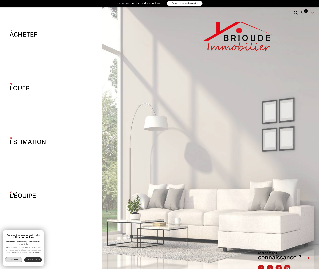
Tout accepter (33, 260)
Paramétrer (13, 260)
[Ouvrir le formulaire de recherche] (296, 13)
